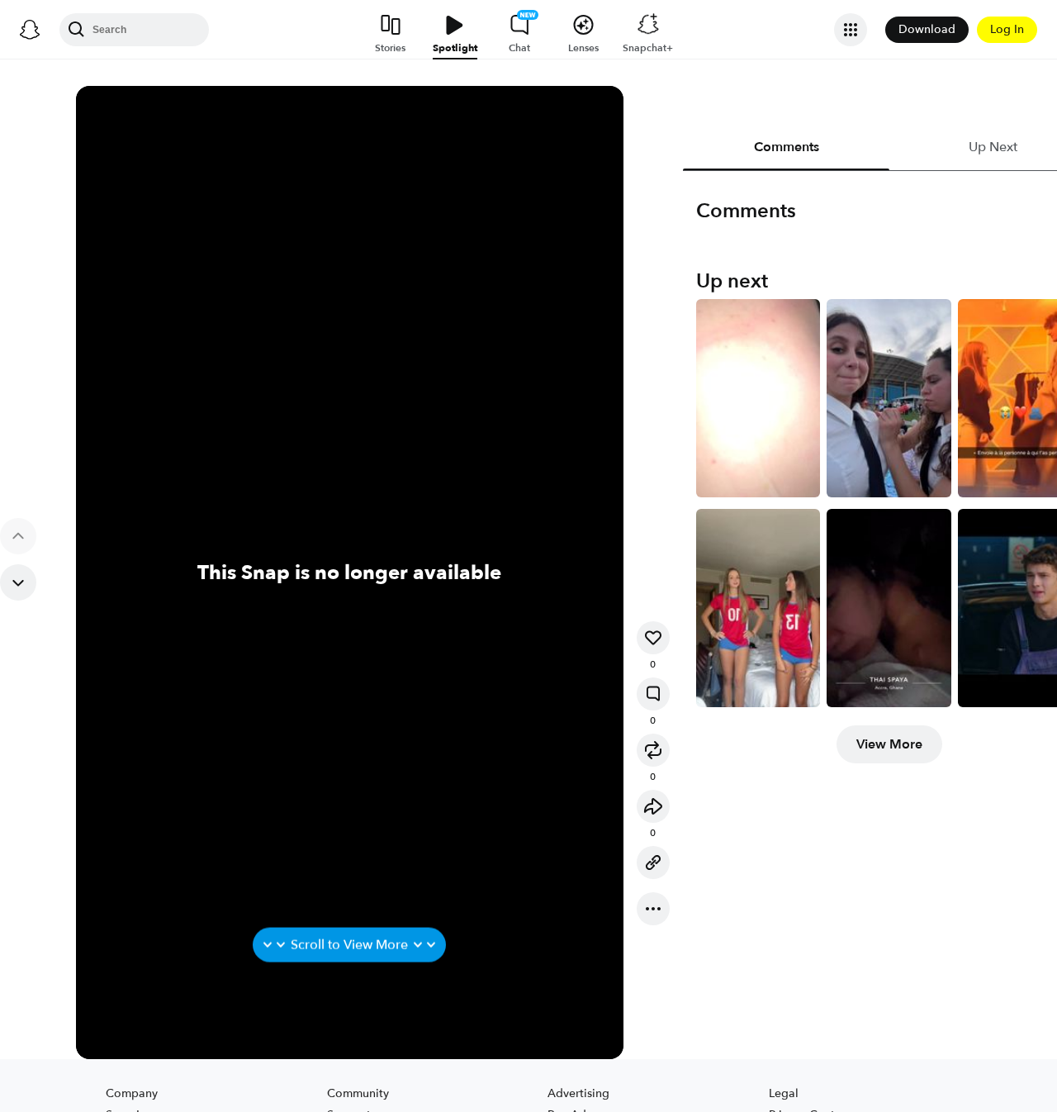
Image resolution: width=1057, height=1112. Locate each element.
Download (926, 29)
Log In (1007, 29)
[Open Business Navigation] (850, 29)
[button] (653, 637)
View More (889, 744)
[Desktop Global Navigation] (30, 30)
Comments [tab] (785, 147)
